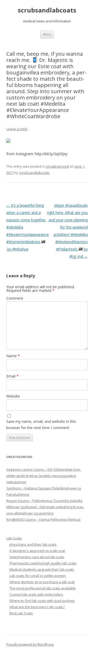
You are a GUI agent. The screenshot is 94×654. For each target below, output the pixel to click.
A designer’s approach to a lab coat (37, 550)
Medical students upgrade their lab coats (41, 569)
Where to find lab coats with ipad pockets (42, 600)
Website (13, 396)
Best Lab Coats (21, 613)
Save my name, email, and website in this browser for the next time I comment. (41, 424)
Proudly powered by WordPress (30, 644)
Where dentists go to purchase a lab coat (41, 582)
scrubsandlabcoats (47, 10)
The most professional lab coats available (42, 588)
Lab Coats (14, 538)
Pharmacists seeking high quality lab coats (43, 563)
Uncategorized (57, 166)
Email (12, 376)
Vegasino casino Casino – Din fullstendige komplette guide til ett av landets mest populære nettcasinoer (43, 475)
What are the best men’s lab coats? (37, 607)
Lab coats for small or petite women (37, 575)
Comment (14, 298)
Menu (47, 34)
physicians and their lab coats (33, 544)
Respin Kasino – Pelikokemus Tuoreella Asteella (44, 500)
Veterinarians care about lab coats (36, 557)
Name (13, 355)
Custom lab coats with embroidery (36, 594)
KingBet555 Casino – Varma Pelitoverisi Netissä (43, 519)
